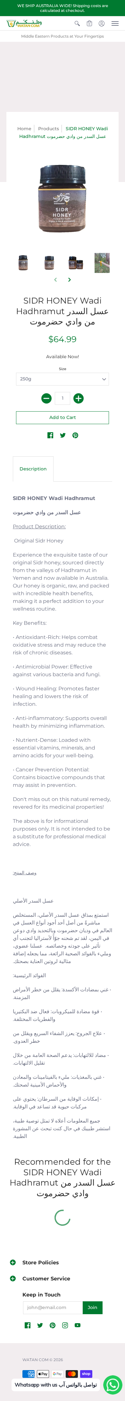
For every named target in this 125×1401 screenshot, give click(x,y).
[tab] (33, 469)
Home (24, 129)
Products (48, 129)
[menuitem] (77, 23)
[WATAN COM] (24, 23)
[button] (77, 23)
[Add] (78, 398)
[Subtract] (46, 398)
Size (62, 369)
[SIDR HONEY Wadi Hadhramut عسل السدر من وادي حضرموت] (23, 263)
